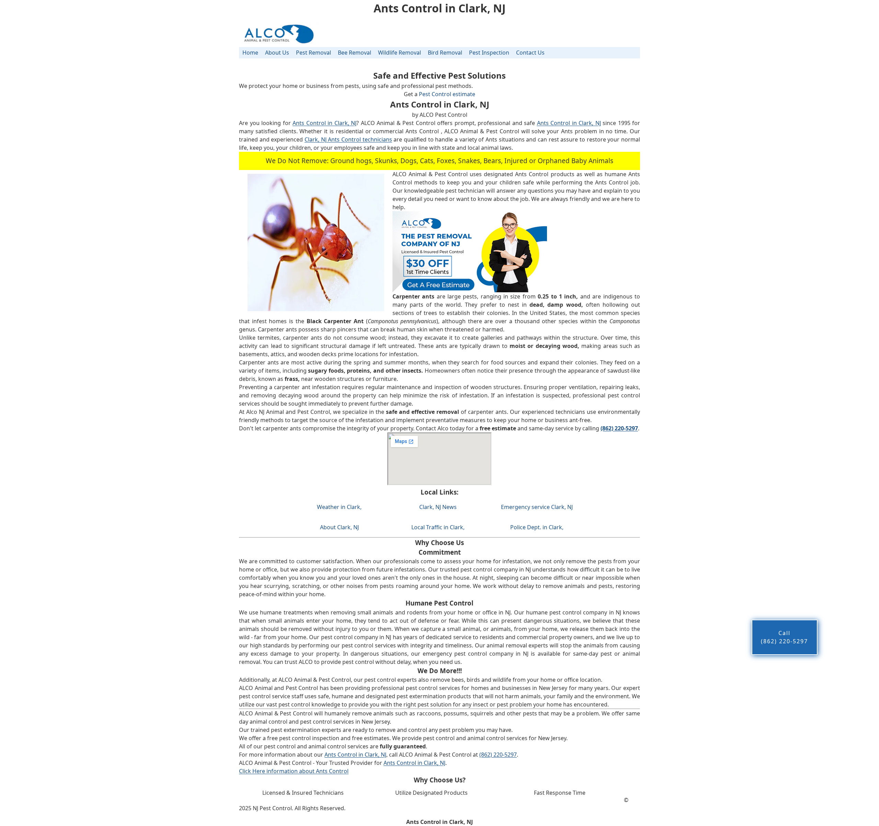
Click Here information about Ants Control (294, 771)
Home (250, 52)
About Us (277, 52)
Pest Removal (313, 52)
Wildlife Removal (399, 52)
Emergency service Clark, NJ (537, 507)
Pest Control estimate (447, 94)
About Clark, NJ (339, 527)
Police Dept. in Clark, (536, 527)
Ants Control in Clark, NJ (324, 123)
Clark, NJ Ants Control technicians (348, 139)
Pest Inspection (489, 52)
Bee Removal (354, 52)
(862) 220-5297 (498, 754)
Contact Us (530, 52)
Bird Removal (445, 52)
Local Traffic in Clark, (438, 527)
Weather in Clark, (339, 507)
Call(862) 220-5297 (784, 637)
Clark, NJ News (438, 507)
